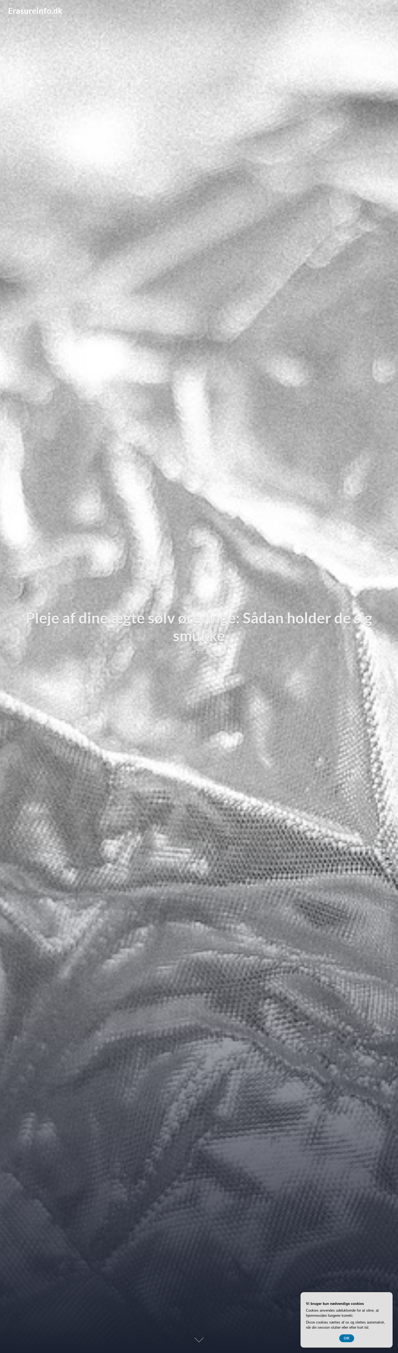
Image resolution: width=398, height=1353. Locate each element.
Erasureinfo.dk (35, 10)
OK (347, 1338)
